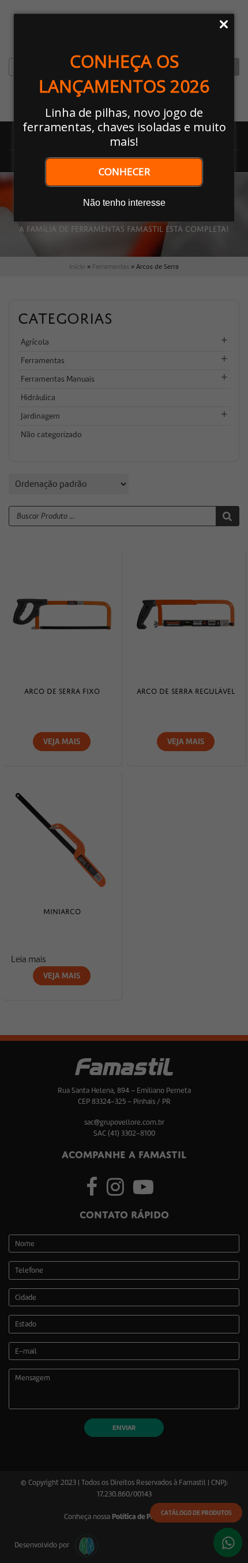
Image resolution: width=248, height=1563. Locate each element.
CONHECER (124, 171)
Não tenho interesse (124, 203)
